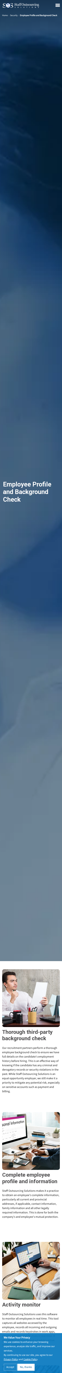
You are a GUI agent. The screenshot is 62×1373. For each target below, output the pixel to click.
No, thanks (26, 1367)
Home (5, 15)
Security (14, 15)
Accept (10, 1367)
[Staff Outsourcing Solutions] (21, 5)
